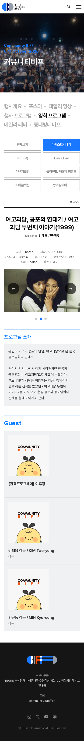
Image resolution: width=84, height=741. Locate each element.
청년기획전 (22, 172)
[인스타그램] (30, 717)
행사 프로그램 (18, 115)
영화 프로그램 (52, 115)
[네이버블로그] (55, 717)
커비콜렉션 (22, 185)
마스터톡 (22, 158)
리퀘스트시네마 (61, 144)
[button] (36, 319)
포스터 (35, 106)
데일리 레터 (15, 124)
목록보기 (75, 202)
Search (68, 6)
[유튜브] (46, 717)
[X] (38, 717)
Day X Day (61, 158)
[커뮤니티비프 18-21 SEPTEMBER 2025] (18, 7)
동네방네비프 (47, 124)
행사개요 (13, 106)
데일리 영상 (60, 106)
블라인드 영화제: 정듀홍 (61, 172)
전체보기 (22, 144)
